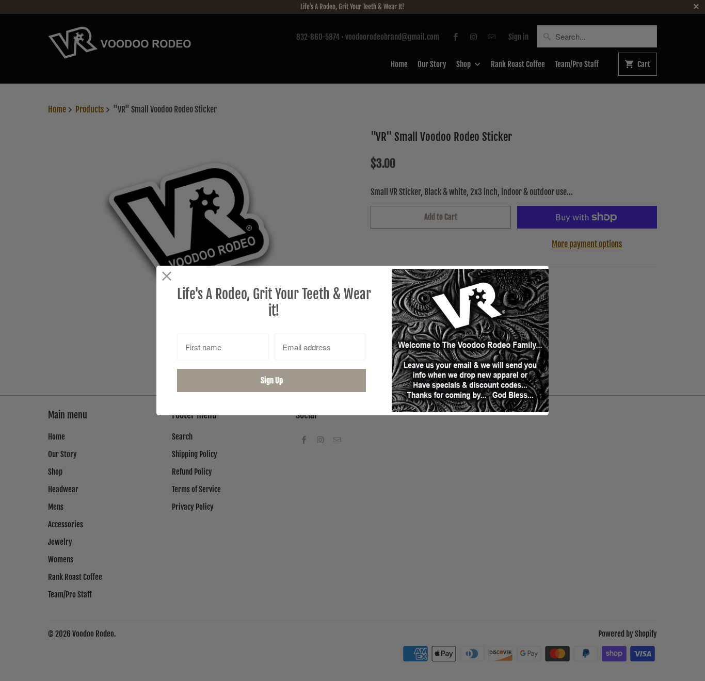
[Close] (167, 276)
